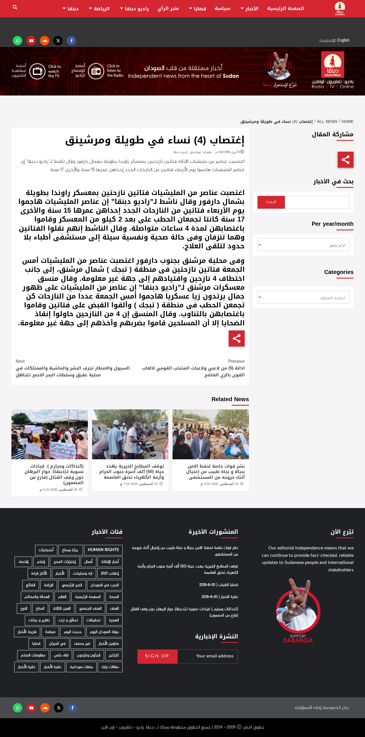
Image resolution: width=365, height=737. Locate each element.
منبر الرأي (168, 8)
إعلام (41, 562)
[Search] (15, 7)
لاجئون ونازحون (88, 655)
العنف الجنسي (90, 608)
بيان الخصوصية (336, 708)
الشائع (30, 585)
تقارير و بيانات (39, 620)
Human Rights (103, 550)
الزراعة (48, 585)
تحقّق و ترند (68, 620)
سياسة (222, 8)
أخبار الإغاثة (110, 562)
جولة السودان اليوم (104, 632)
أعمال (88, 562)
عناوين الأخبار (109, 643)
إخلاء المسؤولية (308, 708)
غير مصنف (82, 643)
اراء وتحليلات (82, 573)
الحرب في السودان (105, 585)
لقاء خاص (61, 655)
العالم (62, 597)
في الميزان (57, 643)
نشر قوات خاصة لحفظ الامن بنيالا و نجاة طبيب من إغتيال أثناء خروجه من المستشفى (215, 471)
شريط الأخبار (27, 632)
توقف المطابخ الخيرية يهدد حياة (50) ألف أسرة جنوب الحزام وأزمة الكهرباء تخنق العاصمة (131, 471)
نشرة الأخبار (52, 667)
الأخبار (252, 8)
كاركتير (114, 655)
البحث (271, 202)
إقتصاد (23, 562)
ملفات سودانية (81, 667)
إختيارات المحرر (65, 562)
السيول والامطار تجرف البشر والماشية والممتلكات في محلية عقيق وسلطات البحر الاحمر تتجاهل (73, 368)
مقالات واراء (110, 667)
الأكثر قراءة (39, 573)
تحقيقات (94, 620)
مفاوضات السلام (33, 655)
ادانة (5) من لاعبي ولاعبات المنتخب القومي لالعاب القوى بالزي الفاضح (193, 368)
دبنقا (73, 8)
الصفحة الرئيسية (285, 8)
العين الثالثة (62, 608)
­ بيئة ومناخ (70, 550)
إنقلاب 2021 (110, 573)
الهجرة (114, 620)
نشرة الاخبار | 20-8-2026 (220, 597)
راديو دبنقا (137, 8)
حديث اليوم (73, 632)
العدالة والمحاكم (37, 597)
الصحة (114, 597)
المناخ (40, 608)
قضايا (200, 8)
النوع (24, 608)
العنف (114, 608)
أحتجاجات (46, 550)
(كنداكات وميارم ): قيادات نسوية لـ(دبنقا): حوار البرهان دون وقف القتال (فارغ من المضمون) (54, 474)
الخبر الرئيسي (72, 585)
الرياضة (102, 8)
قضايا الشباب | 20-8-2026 (218, 585)
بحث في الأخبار (333, 181)
